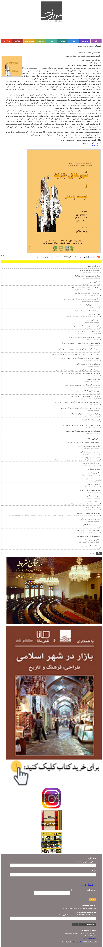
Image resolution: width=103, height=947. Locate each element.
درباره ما (7, 41)
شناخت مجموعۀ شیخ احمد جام (90, 457)
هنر (51, 41)
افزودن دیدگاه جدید (77, 257)
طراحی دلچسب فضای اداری (91, 524)
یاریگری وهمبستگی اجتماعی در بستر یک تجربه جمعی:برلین (82, 299)
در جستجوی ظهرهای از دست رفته (89, 305)
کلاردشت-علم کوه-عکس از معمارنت (88, 536)
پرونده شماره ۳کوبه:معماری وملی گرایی (87, 293)
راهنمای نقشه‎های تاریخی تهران (90, 519)
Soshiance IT (77, 942)
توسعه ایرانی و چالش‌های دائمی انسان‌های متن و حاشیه (83, 431)
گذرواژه (92, 871)
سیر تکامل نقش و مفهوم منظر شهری (88, 513)
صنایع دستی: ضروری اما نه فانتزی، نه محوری (86, 325)
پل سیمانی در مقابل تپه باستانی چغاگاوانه (87, 364)
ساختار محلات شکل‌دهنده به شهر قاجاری (87, 530)
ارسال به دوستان (41, 257)
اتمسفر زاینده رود (94, 281)
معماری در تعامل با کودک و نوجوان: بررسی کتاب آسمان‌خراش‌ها (80, 425)
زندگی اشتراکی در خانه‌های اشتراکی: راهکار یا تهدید (84, 414)
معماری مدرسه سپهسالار (92, 507)
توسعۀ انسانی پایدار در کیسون (91, 545)
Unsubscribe (78, 924)
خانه (96, 41)
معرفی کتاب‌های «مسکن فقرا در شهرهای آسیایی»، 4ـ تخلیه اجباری (79, 373)
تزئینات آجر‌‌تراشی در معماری (91, 463)
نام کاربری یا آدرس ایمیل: (87, 862)
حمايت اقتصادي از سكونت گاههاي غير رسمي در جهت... (83, 331)
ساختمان (40, 41)
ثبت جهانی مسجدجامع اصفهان (90, 501)
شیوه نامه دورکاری (94, 314)
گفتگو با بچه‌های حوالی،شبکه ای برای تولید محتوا (85, 396)
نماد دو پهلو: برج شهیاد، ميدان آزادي (89, 446)
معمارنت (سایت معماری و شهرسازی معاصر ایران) (84, 913)
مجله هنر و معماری (94, 469)
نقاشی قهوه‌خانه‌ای (94, 473)
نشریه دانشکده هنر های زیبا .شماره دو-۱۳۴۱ (86, 310)
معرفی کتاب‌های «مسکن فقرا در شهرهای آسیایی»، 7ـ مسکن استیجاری (78, 349)
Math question (91, 890)
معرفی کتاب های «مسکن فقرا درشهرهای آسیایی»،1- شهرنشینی (80, 408)
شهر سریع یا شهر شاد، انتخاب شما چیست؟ (87, 390)
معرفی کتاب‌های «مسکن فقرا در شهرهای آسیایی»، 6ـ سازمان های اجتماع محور (76, 354)
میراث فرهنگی (63, 42)
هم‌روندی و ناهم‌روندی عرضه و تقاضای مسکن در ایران (83, 337)
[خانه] (51, 11)
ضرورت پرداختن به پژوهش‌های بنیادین (88, 270)
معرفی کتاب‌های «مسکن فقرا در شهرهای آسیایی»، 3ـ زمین (82, 385)
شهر (74, 41)
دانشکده (18, 41)
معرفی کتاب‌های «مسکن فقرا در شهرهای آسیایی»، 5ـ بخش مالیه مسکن (78, 370)
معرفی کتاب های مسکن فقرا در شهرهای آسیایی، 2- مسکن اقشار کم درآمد (77, 402)
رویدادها (4, 256)
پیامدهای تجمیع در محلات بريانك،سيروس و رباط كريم (84, 442)
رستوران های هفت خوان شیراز (90, 478)
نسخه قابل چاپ (55, 257)
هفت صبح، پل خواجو (93, 379)
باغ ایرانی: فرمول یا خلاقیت (91, 540)
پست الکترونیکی (65, 915)
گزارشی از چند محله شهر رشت (90, 419)
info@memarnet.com (89, 938)
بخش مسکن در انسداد (93, 320)
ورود (92, 899)
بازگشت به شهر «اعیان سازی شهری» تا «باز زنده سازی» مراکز (80, 343)
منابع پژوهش (29, 41)
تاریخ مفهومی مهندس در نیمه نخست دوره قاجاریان (84, 287)
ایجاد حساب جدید (90, 883)
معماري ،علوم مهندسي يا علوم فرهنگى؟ (87, 276)
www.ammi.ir (96, 145)
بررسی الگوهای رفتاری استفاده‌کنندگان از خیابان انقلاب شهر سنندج (79, 358)
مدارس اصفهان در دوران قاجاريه (90, 490)
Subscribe (90, 924)
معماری (85, 41)
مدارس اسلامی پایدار (93, 496)
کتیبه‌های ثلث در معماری (92, 484)
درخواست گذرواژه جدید (88, 885)
